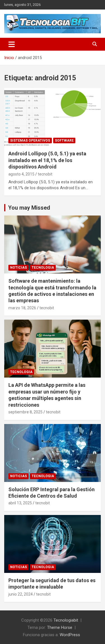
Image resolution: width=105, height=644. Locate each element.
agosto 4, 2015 (21, 174)
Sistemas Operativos (30, 140)
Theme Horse (59, 627)
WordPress (70, 634)
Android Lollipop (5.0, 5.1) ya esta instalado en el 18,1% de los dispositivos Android (47, 160)
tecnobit (45, 174)
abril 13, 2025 (20, 503)
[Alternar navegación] (11, 44)
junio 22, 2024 (20, 594)
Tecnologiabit (65, 620)
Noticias (18, 268)
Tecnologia (43, 268)
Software (64, 140)
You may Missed (29, 207)
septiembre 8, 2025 (25, 412)
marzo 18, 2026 (22, 308)
